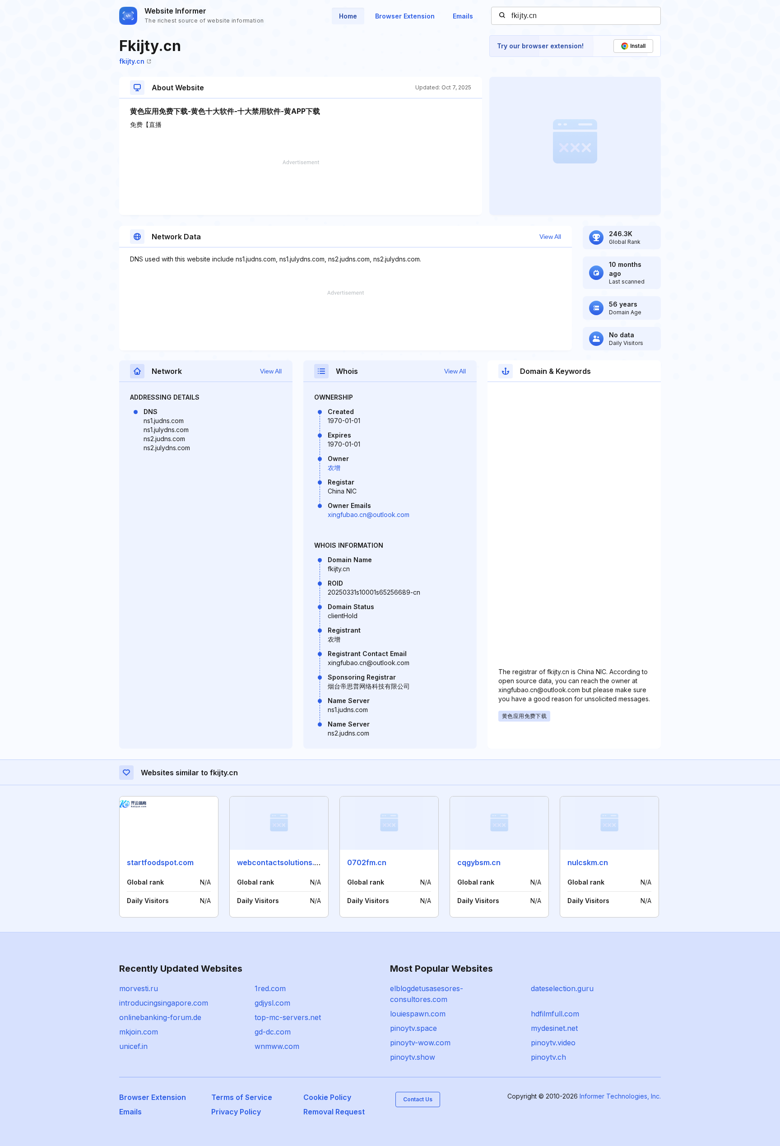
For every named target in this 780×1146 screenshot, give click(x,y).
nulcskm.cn (587, 862)
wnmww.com (277, 1046)
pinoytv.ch (548, 1057)
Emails (463, 16)
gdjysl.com (272, 1002)
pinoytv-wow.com (420, 1042)
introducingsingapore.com (163, 1002)
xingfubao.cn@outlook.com (368, 514)
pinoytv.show (412, 1057)
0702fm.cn (366, 862)
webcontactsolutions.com (283, 862)
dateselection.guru (562, 988)
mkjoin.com (138, 1031)
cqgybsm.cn (479, 862)
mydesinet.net (554, 1028)
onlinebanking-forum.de (160, 1017)
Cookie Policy (327, 1097)
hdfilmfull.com (555, 1013)
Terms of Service (241, 1097)
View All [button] (550, 236)
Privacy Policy (236, 1111)
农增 (334, 467)
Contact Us (417, 1099)
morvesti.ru (138, 988)
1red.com (270, 988)
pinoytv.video (553, 1042)
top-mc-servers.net (288, 1017)
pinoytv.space (413, 1028)
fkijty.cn (131, 61)
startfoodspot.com (160, 862)
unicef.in (133, 1046)
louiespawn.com (418, 1013)
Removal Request (334, 1111)
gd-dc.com (273, 1031)
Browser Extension (405, 16)
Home (348, 16)
